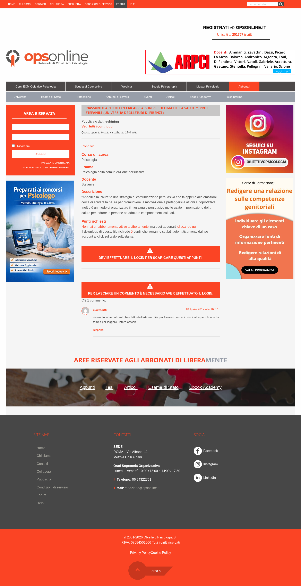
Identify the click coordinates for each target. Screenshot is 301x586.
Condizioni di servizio (98, 4)
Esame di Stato (51, 96)
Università (20, 96)
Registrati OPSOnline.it (234, 27)
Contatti (40, 4)
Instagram (210, 464)
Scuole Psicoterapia (164, 86)
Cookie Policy (161, 552)
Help (132, 4)
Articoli (170, 96)
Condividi (88, 146)
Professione (83, 96)
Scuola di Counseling (88, 86)
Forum (120, 4)
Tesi (109, 387)
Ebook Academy (200, 96)
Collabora (57, 4)
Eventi (148, 96)
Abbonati (244, 86)
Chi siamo (25, 4)
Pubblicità (74, 4)
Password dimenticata (55, 163)
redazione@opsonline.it (142, 488)
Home (11, 4)
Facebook (210, 451)
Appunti (87, 387)
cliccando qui (187, 226)
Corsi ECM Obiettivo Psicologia (36, 86)
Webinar (126, 86)
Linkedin (209, 477)
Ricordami (23, 146)
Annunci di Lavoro (117, 96)
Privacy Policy (140, 552)
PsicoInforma (233, 96)
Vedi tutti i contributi (96, 126)
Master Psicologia (207, 86)
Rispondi (98, 329)
